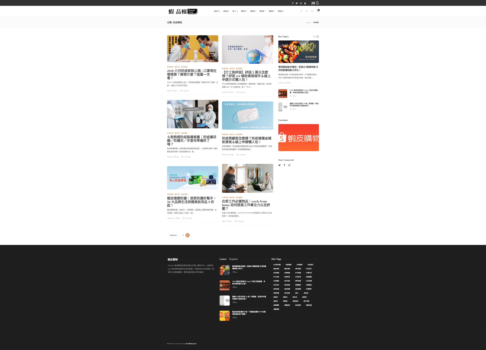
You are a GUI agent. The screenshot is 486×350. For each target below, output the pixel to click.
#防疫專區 (298, 305)
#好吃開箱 (276, 273)
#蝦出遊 (306, 293)
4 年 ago (174, 90)
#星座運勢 (309, 277)
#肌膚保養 (276, 293)
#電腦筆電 (276, 309)
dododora (225, 92)
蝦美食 (262, 11)
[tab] (223, 259)
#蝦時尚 (285, 297)
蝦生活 (216, 11)
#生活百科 (276, 285)
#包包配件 (310, 265)
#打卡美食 (276, 277)
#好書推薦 (287, 273)
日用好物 (170, 133)
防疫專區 (184, 67)
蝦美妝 (252, 11)
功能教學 (170, 194)
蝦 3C (234, 11)
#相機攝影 (298, 285)
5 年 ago (176, 157)
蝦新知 (280, 11)
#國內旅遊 (276, 269)
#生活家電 (309, 281)
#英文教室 (287, 293)
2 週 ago (288, 82)
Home (308, 22)
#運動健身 (287, 305)
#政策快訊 (287, 277)
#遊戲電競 (276, 305)
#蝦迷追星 (295, 301)
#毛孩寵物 (276, 281)
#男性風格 (287, 285)
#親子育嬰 (306, 301)
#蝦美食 (275, 301)
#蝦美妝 (304, 297)
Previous (173, 235)
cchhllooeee (170, 218)
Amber (169, 90)
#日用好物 (298, 277)
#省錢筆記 (309, 285)
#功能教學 (299, 265)
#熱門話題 (298, 281)
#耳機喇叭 (309, 289)
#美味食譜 (276, 289)
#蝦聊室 (285, 301)
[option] (298, 75)
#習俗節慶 (298, 289)
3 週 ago (234, 302)
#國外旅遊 (287, 269)
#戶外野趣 (298, 273)
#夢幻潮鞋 (298, 269)
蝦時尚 (243, 11)
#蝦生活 (294, 297)
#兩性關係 (288, 265)
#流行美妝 (287, 281)
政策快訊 (170, 67)
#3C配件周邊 (277, 265)
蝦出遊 (225, 11)
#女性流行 (309, 269)
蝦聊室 (271, 11)
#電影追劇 (309, 305)
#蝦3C (297, 293)
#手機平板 (309, 273)
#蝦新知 (275, 297)
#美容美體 (287, 289)
